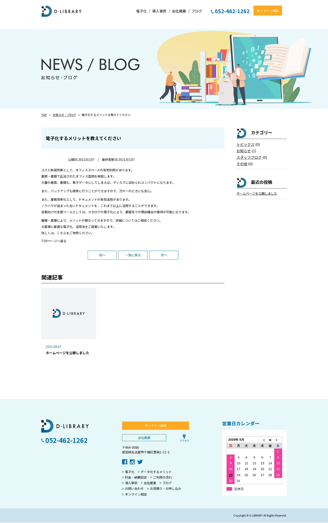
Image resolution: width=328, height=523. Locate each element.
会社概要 (144, 437)
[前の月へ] (262, 440)
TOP (44, 115)
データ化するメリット (156, 471)
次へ (164, 255)
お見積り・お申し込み (165, 488)
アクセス (184, 438)
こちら (61, 233)
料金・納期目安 (136, 477)
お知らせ (244, 150)
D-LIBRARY (61, 11)
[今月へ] (270, 440)
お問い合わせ (134, 488)
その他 (242, 163)
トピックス (245, 144)
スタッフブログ (249, 157)
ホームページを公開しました (257, 193)
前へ (102, 255)
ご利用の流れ (162, 477)
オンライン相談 (268, 10)
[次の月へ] (278, 440)
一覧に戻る (133, 255)
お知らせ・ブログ (64, 115)
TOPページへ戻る (53, 241)
